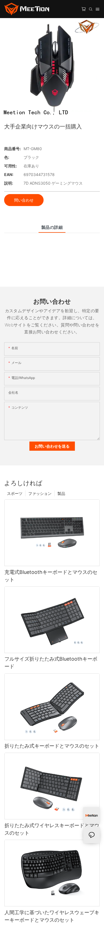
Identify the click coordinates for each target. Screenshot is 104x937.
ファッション (40, 493)
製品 (61, 493)
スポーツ (14, 493)
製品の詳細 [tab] (52, 227)
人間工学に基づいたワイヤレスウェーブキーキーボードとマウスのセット (51, 916)
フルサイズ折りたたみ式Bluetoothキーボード (50, 662)
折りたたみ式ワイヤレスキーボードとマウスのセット (51, 829)
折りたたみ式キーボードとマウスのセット (51, 746)
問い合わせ (24, 200)
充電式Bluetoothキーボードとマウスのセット (50, 575)
